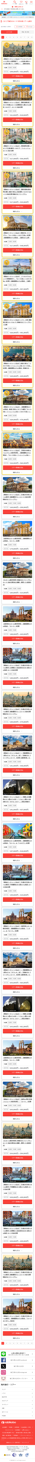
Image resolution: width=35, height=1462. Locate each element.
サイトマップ (25, 1442)
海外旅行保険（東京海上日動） (24, 1432)
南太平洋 (4, 1397)
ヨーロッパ (16, 17)
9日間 (14, 67)
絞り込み (30, 26)
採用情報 (17, 1427)
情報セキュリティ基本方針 (13, 1442)
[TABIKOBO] (4, 2)
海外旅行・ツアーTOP (7, 17)
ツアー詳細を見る (17, 76)
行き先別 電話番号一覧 (8, 1432)
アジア (4, 1389)
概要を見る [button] (16, 81)
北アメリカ (5, 1412)
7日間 (10, 111)
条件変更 (20, 26)
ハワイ (4, 1393)
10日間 (14, 415)
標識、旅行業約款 (6, 1435)
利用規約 (16, 1435)
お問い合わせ (25, 1430)
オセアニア (5, 1400)
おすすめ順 (9, 32)
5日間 (10, 630)
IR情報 (10, 1427)
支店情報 (17, 1430)
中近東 (4, 1415)
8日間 (10, 67)
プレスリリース (9, 1430)
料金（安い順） (26, 32)
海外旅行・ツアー (8, 1385)
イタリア (22, 17)
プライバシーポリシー (25, 1435)
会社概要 (4, 1427)
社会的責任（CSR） (26, 1427)
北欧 (3, 1408)
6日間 (10, 328)
